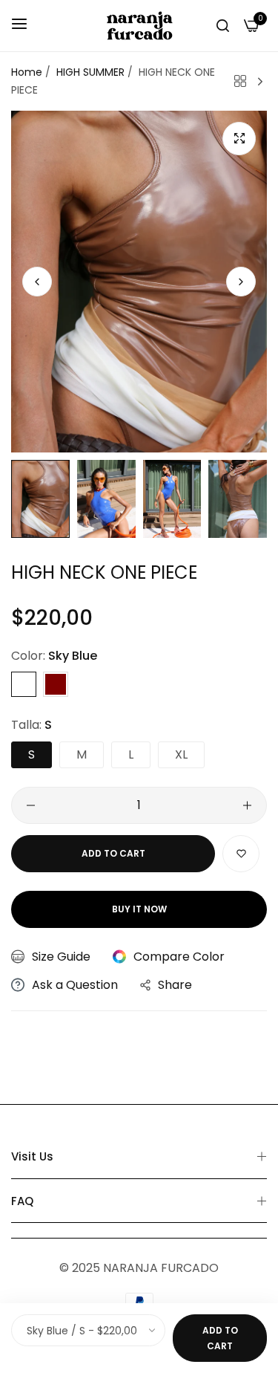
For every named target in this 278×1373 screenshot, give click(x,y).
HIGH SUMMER (90, 72)
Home (26, 72)
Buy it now (139, 909)
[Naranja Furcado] (139, 25)
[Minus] (31, 805)
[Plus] (247, 805)
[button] (241, 281)
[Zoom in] (239, 138)
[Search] (222, 25)
